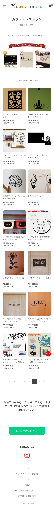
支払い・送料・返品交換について (27, 490)
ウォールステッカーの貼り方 (27, 474)
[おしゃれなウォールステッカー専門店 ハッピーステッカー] (26, 6)
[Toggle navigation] (4, 6)
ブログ (27, 485)
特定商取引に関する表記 (27, 496)
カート (27, 479)
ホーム (27, 468)
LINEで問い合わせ (27, 431)
